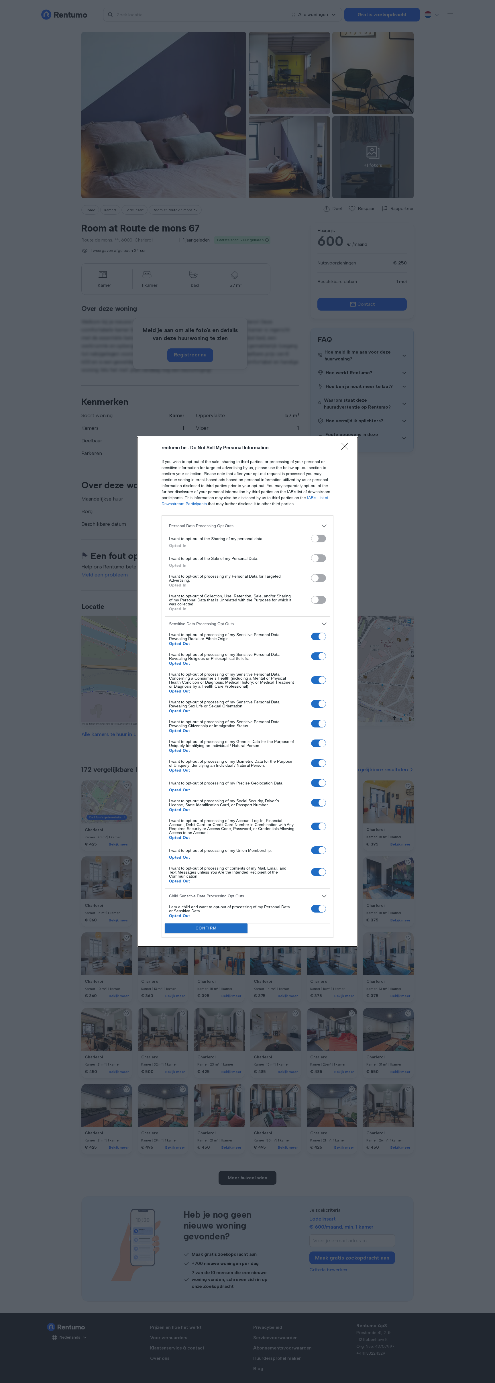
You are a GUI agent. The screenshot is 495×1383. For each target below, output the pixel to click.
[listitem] (247, 526)
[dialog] (247, 691)
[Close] (346, 448)
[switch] (318, 538)
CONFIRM (206, 928)
